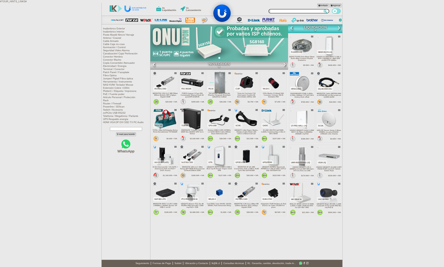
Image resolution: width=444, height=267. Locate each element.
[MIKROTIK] (239, 20)
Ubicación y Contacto (196, 263)
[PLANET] (268, 20)
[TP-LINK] (297, 20)
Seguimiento (142, 263)
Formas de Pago (162, 263)
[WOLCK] (146, 20)
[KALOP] (117, 20)
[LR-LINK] (161, 20)
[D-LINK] (254, 20)
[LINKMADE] (190, 20)
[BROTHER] (312, 20)
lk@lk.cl (216, 263)
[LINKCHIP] (204, 20)
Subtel (177, 263)
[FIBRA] (283, 20)
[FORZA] (132, 20)
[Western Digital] (175, 20)
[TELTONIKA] (327, 20)
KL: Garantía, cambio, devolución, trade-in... (271, 263)
